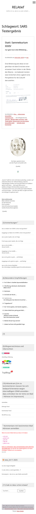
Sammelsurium (9, 118)
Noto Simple (20, 511)
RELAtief (18, 7)
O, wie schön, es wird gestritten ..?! (11, 470)
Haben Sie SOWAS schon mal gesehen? (16, 228)
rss (3, 452)
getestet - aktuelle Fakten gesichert (14, 119)
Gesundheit (8, 116)
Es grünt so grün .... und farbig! (14, 257)
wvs (27, 57)
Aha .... (15, 114)
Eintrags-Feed (5, 406)
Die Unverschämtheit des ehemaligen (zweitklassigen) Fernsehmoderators (16, 266)
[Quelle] (18, 166)
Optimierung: (14, 299)
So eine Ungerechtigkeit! (8, 466)
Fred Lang (4, 241)
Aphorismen (21, 114)
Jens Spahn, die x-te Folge (13, 237)
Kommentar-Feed (6, 411)
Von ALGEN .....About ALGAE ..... (8, 246)
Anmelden (4, 402)
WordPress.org (6, 415)
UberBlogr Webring (7, 357)
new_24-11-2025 (11, 460)
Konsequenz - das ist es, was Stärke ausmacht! (14, 474)
